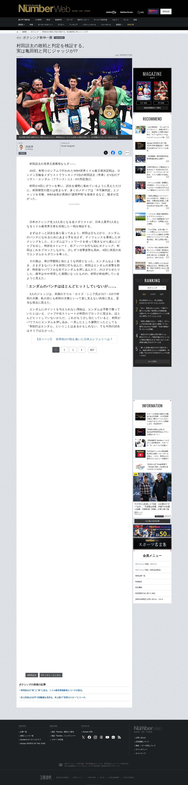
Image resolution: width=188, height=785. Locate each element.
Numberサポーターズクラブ (30, 740)
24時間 (153, 294)
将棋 (31, 25)
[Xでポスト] (106, 153)
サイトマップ (141, 753)
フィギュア (73, 25)
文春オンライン (78, 777)
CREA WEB (92, 777)
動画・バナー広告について (146, 746)
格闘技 (20, 25)
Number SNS (88, 732)
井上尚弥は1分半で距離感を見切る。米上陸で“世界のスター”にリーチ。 (54, 697)
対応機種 (138, 587)
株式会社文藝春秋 (62, 777)
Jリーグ (70, 20)
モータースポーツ (44, 25)
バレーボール (106, 25)
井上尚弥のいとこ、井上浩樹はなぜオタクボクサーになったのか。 (152, 301)
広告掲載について (142, 742)
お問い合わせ (141, 738)
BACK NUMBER (60, 38)
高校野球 (58, 20)
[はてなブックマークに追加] (120, 153)
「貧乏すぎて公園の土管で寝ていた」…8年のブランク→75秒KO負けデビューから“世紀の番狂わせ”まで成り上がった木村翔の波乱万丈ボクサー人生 (154, 338)
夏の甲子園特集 (24, 20)
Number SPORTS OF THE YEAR (32, 743)
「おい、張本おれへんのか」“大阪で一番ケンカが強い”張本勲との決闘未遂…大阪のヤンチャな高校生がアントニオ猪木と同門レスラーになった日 (154, 312)
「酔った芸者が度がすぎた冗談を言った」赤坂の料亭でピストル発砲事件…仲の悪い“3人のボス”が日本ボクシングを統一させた (154, 351)
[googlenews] (113, 738)
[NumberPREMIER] (153, 11)
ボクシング (34, 32)
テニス (126, 20)
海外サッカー (82, 20)
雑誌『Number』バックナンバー (64, 736)
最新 (144, 294)
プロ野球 (38, 20)
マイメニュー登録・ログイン (146, 564)
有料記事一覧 (140, 576)
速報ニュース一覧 (27, 736)
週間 (161, 294)
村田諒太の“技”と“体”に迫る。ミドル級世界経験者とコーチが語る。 (52, 690)
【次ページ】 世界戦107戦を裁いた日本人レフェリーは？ (74, 339)
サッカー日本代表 (100, 20)
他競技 (118, 25)
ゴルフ (114, 20)
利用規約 (138, 582)
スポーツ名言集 (57, 740)
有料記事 (130, 25)
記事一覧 (23, 732)
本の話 (102, 777)
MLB (48, 20)
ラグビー (61, 25)
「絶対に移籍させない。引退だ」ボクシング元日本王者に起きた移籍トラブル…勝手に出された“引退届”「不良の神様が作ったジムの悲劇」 (154, 325)
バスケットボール (89, 25)
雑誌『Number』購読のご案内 (63, 732)
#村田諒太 (31, 675)
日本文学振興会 (128, 777)
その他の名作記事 (152, 521)
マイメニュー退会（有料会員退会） (148, 570)
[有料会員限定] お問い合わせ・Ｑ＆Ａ (149, 599)
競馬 (135, 20)
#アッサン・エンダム (51, 675)
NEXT (92, 349)
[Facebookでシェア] (113, 153)
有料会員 (166, 11)
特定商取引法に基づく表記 (145, 593)
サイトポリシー (141, 749)
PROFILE (22, 153)
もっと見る (152, 361)
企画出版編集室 (113, 777)
